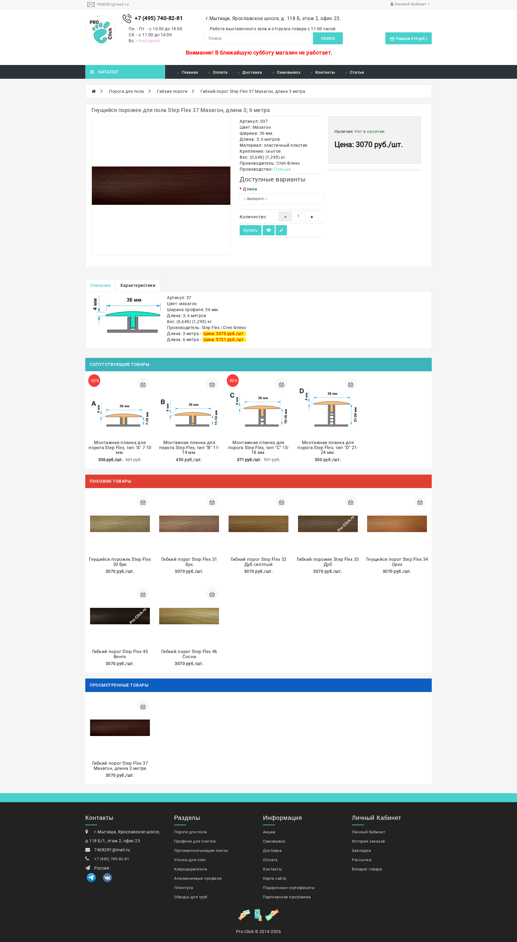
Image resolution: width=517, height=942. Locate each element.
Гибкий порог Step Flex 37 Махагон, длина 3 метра (252, 91)
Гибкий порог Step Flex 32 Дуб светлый (259, 562)
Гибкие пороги (172, 91)
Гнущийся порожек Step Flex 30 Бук (120, 562)
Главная (190, 72)
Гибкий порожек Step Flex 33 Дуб (328, 562)
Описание (100, 285)
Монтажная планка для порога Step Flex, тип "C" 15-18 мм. (258, 447)
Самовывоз (289, 72)
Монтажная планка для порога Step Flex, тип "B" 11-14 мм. (189, 447)
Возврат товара (367, 869)
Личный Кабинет (368, 832)
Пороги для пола (126, 91)
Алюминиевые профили (198, 878)
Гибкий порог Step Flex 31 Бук (189, 562)
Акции (269, 832)
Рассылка (361, 860)
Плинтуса (183, 887)
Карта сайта (274, 878)
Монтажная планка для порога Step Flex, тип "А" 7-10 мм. (120, 447)
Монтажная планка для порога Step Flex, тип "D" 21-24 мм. (327, 447)
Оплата (220, 72)
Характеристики (137, 285)
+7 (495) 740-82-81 (111, 859)
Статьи (357, 72)
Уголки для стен (190, 860)
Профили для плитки (195, 841)
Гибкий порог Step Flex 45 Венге (120, 654)
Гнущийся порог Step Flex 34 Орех (397, 562)
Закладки (361, 850)
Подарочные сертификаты (288, 887)
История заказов (368, 841)
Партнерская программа (287, 897)
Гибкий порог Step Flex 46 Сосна (189, 654)
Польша (282, 169)
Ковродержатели (190, 869)
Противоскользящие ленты (201, 850)
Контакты (325, 72)
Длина (250, 189)
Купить (251, 230)
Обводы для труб (190, 897)
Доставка (252, 72)
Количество (253, 216)
